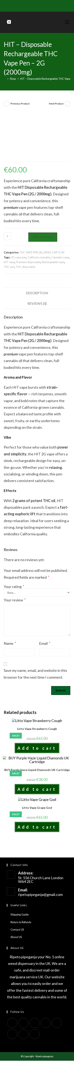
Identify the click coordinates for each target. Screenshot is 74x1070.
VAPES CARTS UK (54, 252)
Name (10, 643)
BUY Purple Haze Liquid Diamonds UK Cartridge (37, 770)
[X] (20, 5)
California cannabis (39, 257)
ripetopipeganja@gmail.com (40, 894)
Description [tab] (37, 293)
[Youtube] (43, 5)
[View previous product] (6, 104)
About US (16, 937)
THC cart (9, 266)
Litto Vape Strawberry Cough (37, 728)
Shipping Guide (19, 914)
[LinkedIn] (46, 1023)
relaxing (55, 467)
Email (44, 643)
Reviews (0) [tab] (37, 303)
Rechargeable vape (53, 262)
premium (11, 207)
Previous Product (20, 103)
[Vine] (48, 5)
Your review (15, 600)
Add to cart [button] (37, 748)
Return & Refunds (20, 922)
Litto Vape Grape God (37, 807)
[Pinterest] (29, 5)
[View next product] (67, 104)
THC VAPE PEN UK (31, 252)
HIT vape (9, 262)
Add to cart (43, 237)
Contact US (17, 929)
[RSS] (53, 5)
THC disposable (25, 266)
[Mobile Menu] (67, 22)
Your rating (14, 586)
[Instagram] (38, 5)
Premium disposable (28, 262)
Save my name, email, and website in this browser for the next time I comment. (35, 673)
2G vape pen (18, 257)
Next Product (56, 103)
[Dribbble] (34, 5)
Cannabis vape (60, 257)
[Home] (5, 78)
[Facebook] (24, 5)
